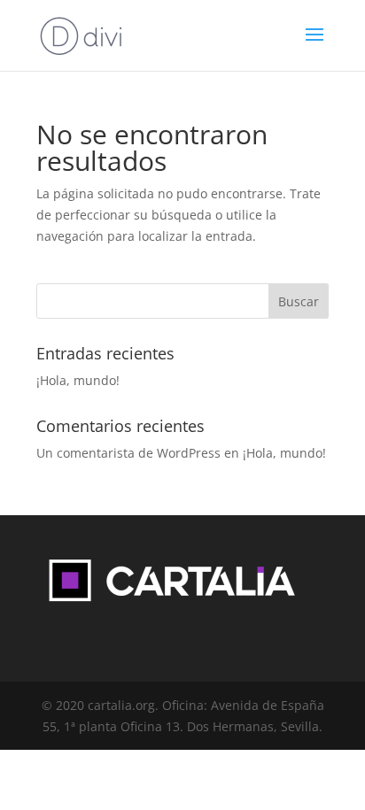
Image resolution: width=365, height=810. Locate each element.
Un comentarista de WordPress (128, 452)
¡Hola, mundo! (78, 380)
